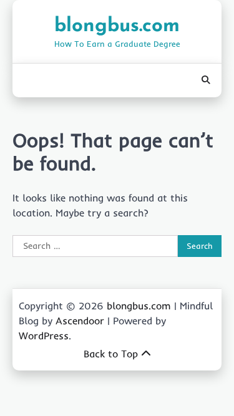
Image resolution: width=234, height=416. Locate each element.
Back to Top (111, 353)
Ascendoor (80, 320)
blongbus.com (117, 26)
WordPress (44, 335)
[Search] (206, 80)
